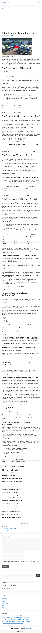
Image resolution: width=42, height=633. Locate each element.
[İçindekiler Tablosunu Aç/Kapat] (9, 72)
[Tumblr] (10, 588)
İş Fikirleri (4, 601)
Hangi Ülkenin (6, 526)
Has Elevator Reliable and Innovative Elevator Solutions (14, 615)
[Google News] (3, 588)
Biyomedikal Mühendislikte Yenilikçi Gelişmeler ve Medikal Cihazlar (16, 617)
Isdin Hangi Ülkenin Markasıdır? (10, 530)
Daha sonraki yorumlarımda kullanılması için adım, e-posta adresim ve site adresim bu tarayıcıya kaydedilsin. (21, 562)
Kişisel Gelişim (5, 603)
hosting (23, 631)
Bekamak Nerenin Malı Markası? (10, 528)
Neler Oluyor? (5, 605)
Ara (2, 573)
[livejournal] (8, 588)
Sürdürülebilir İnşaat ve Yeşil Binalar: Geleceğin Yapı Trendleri (15, 619)
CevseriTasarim (29, 628)
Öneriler (3, 607)
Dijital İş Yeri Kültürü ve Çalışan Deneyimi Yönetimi (12, 623)
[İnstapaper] (5, 588)
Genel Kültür (4, 598)
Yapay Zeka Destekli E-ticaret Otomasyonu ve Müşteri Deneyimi (16, 621)
